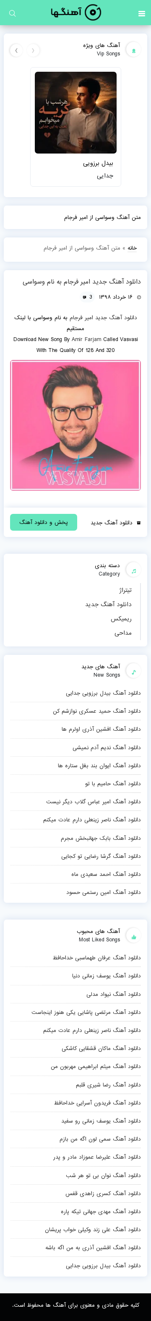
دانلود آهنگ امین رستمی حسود (103, 892)
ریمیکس (121, 618)
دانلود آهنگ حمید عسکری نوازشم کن (97, 711)
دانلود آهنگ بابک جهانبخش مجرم (101, 838)
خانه (132, 248)
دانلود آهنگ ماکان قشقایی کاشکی (101, 1048)
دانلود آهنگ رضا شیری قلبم (108, 1085)
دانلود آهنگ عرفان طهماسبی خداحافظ (96, 958)
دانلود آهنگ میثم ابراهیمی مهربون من (96, 1066)
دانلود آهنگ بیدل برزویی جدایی (103, 693)
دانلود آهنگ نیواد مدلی (113, 994)
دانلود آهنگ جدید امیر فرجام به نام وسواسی (82, 282)
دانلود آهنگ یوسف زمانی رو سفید (101, 1121)
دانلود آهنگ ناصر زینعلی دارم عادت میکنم (92, 820)
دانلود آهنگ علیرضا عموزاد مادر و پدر (97, 1157)
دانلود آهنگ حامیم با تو (113, 783)
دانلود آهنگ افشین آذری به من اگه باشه (93, 1247)
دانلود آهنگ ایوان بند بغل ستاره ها (99, 765)
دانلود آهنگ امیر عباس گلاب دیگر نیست (93, 801)
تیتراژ (125, 590)
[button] (141, 12)
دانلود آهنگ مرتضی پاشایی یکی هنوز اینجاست (86, 1012)
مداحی (123, 633)
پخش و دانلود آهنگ (43, 522)
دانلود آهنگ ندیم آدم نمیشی (107, 747)
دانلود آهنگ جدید (108, 604)
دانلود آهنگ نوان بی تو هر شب (103, 1175)
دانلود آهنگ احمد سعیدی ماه (106, 874)
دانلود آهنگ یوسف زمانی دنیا (106, 976)
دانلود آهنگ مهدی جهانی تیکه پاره (101, 1211)
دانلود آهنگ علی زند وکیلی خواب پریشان (93, 1229)
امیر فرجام (81, 317)
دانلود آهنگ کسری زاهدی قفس (103, 1193)
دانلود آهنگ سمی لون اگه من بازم (100, 1139)
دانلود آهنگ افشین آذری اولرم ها (101, 729)
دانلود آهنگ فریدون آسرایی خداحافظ (97, 1103)
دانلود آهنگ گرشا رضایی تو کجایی (101, 856)
